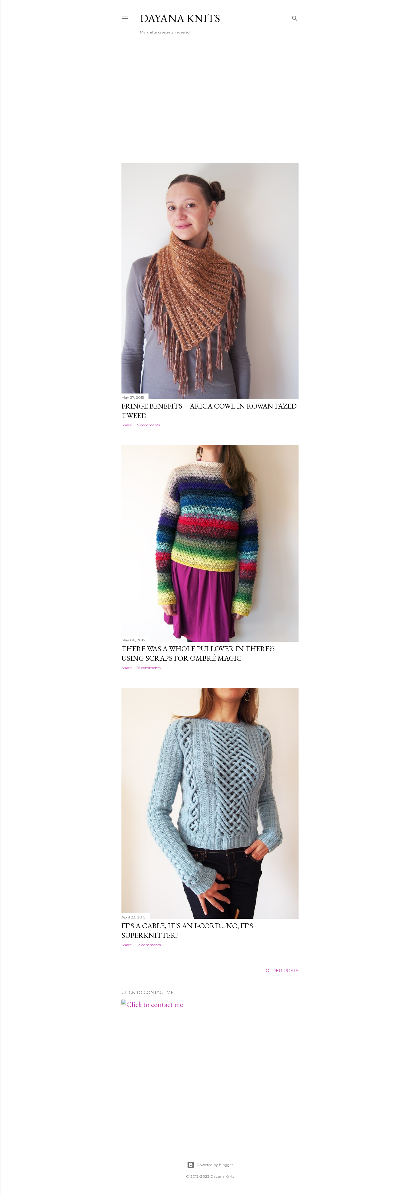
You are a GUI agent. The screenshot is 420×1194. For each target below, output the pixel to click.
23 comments (148, 944)
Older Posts (282, 970)
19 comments (148, 425)
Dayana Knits (180, 18)
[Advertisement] (210, 105)
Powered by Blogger (215, 1164)
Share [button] (126, 425)
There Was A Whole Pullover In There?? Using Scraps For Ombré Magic (198, 653)
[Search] (295, 17)
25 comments (148, 667)
